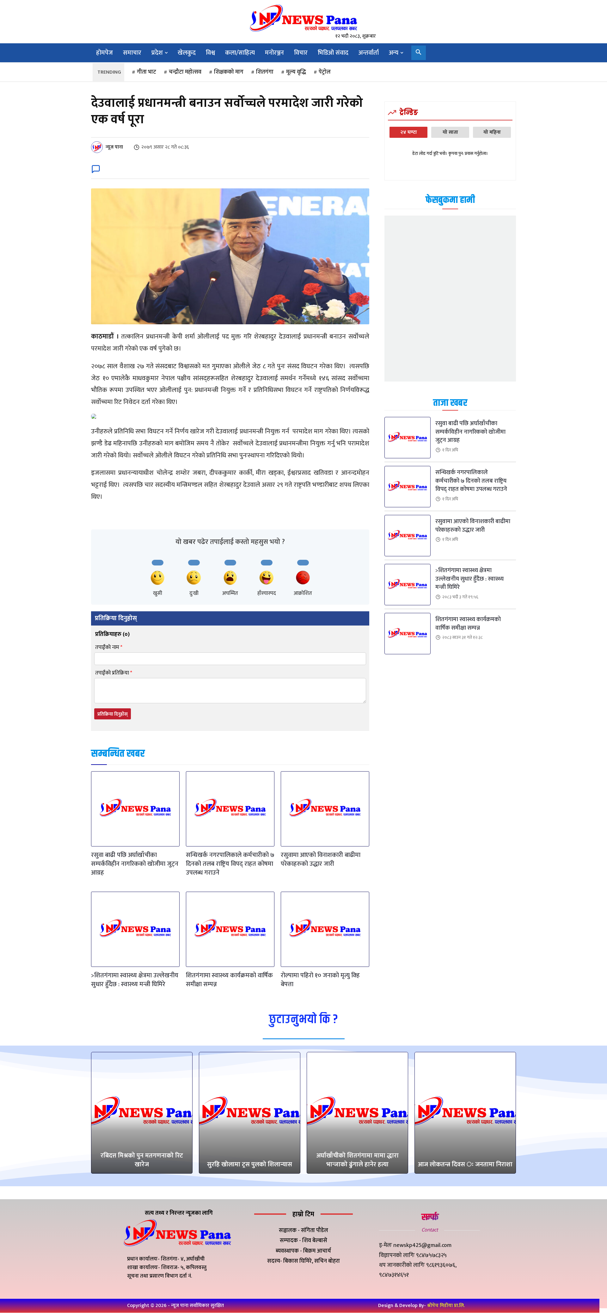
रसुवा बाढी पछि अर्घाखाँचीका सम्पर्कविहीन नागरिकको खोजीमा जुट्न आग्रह (134, 864)
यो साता (450, 132)
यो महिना (492, 132)
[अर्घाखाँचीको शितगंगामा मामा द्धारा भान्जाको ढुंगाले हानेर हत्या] (357, 1113)
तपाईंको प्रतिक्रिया (113, 673)
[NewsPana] (303, 18)
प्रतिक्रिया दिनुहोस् (112, 714)
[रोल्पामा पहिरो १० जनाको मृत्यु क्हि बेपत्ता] (325, 929)
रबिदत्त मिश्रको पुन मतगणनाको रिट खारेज (142, 1160)
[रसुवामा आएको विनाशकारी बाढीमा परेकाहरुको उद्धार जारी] (325, 808)
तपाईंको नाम (108, 647)
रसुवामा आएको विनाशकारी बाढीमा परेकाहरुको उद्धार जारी (320, 859)
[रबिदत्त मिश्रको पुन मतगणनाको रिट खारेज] (142, 1113)
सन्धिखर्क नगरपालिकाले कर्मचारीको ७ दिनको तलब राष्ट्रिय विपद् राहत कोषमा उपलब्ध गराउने (230, 864)
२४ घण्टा (408, 132)
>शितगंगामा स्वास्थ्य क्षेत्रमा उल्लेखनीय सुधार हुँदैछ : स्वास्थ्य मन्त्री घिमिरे (134, 980)
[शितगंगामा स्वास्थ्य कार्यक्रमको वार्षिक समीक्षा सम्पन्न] (230, 929)
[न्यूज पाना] (98, 147)
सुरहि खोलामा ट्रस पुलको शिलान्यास (249, 1164)
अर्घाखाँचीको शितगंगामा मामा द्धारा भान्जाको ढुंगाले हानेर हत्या (357, 1160)
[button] (418, 53)
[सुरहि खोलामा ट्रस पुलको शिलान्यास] (249, 1113)
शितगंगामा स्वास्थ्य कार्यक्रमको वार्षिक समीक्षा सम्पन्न (229, 980)
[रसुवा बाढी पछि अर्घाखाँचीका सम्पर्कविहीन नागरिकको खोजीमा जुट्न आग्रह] (135, 808)
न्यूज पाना (114, 147)
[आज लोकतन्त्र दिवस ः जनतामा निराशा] (465, 1113)
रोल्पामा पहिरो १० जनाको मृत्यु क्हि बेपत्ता (320, 980)
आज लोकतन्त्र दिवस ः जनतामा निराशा (465, 1164)
